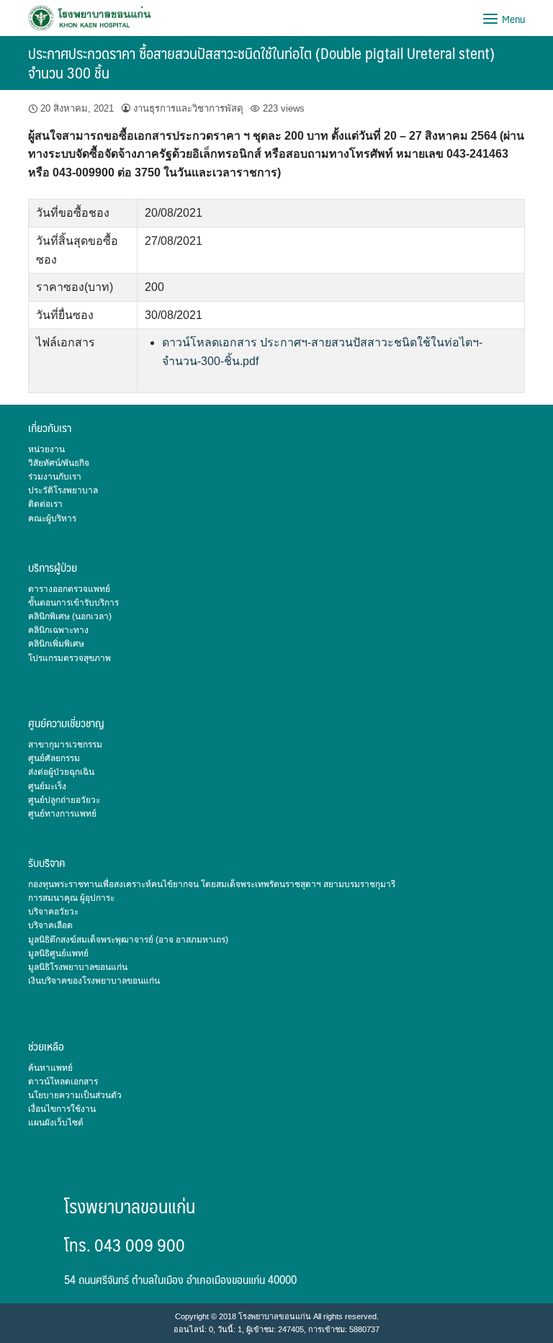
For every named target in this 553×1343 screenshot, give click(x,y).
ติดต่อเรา (45, 504)
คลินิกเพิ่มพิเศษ (56, 644)
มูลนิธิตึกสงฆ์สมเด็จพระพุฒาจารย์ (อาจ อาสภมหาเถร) (128, 940)
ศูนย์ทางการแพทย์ (62, 814)
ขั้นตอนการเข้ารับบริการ (73, 603)
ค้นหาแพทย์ (50, 1068)
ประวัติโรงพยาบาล (63, 490)
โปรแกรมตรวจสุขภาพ (69, 658)
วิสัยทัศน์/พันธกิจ (58, 463)
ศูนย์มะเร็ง (47, 786)
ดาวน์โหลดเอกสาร (63, 1082)
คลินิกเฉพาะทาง (58, 630)
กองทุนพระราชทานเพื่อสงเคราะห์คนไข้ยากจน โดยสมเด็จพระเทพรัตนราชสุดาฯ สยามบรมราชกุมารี (211, 884)
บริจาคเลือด (50, 925)
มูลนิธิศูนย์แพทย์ (58, 953)
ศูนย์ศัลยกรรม (54, 758)
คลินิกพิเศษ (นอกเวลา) (70, 616)
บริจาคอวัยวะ (53, 912)
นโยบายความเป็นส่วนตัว (75, 1095)
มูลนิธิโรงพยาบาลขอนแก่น (77, 967)
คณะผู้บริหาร (52, 518)
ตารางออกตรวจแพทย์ (69, 589)
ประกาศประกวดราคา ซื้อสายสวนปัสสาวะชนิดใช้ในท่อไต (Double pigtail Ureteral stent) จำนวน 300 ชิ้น (261, 62)
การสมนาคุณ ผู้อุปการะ (71, 898)
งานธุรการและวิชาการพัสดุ (188, 108)
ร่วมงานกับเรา (54, 477)
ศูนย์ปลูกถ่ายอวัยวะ (64, 800)
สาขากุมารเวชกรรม (65, 745)
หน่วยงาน (46, 449)
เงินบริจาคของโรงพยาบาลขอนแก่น (94, 981)
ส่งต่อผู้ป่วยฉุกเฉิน (61, 772)
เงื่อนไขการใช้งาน (62, 1109)
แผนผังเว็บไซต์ (56, 1123)
